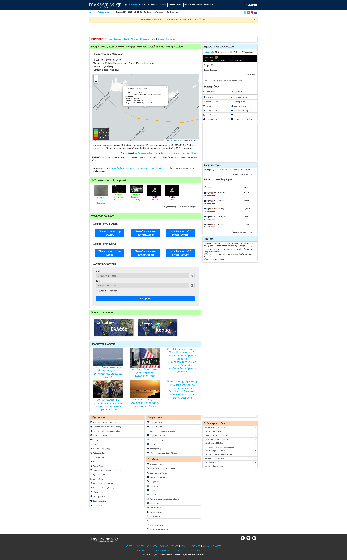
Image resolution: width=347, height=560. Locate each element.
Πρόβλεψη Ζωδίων (239, 97)
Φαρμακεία (236, 91)
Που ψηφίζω (96, 505)
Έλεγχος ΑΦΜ (153, 481)
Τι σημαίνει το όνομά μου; (230, 458)
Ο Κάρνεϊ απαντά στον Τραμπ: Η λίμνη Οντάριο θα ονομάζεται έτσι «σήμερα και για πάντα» (182, 367)
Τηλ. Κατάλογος (97, 474)
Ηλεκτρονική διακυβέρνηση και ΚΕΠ (105, 470)
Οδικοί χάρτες (154, 448)
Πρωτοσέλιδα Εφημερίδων (242, 110)
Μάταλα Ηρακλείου (101, 200)
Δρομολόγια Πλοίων (156, 435)
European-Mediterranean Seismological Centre (179, 153)
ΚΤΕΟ (93, 461)
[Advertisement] (173, 29)
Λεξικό (151, 520)
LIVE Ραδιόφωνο (210, 114)
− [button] (96, 81)
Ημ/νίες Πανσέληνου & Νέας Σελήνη (105, 426)
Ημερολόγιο (153, 486)
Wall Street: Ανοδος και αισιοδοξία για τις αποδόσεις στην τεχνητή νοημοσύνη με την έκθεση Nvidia (108, 405)
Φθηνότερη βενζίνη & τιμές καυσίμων (106, 487)
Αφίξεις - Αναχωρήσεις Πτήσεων (161, 431)
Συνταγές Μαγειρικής (100, 448)
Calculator (152, 490)
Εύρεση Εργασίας (98, 466)
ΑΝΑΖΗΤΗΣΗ (251, 5)
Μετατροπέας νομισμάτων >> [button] (243, 232)
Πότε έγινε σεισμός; (230, 462)
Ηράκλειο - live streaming (136, 197)
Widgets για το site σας (157, 464)
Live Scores (209, 106)
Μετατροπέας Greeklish (157, 529)
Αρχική (92, 12)
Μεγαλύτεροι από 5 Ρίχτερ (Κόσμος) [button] (181, 253)
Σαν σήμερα (209, 97)
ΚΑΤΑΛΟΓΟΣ (208, 5)
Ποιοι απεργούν (210, 119)
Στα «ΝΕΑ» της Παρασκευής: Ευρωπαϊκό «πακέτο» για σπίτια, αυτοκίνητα (182, 394)
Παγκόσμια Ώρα (238, 101)
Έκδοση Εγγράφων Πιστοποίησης (104, 483)
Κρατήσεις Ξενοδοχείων (101, 439)
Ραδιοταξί (152, 444)
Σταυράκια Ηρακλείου (118, 197)
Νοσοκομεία (209, 91)
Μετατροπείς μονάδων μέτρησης (161, 468)
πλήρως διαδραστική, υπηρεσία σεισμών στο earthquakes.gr (138, 168)
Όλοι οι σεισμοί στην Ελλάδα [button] (110, 233)
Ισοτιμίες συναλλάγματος (158, 473)
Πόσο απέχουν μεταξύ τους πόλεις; (230, 435)
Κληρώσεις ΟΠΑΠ (239, 106)
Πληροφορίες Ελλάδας (100, 496)
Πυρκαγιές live (97, 457)
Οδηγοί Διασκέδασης (100, 444)
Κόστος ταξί (153, 503)
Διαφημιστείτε (166, 550)
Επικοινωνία (141, 550)
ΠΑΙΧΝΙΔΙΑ (162, 5)
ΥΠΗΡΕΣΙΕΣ (133, 5)
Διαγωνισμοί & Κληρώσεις (242, 119)
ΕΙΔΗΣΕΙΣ (142, 5)
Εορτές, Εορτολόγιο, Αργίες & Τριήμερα (106, 422)
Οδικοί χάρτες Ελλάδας (230, 443)
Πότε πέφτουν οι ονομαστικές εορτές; (230, 447)
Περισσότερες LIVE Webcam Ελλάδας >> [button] (180, 207)
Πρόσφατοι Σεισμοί (99, 453)
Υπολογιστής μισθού (156, 477)
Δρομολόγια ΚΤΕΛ (155, 422)
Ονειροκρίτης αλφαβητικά (230, 428)
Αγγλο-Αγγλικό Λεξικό (156, 525)
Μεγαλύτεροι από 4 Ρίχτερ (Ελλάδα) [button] (145, 233)
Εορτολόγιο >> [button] (249, 74)
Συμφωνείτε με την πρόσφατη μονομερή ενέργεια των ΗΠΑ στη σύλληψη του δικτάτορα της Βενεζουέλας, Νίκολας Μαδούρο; (228, 244)
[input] (142, 275)
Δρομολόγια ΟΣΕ (154, 426)
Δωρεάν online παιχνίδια (230, 466)
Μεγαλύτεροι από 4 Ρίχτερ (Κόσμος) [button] (145, 253)
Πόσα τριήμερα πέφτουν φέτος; (230, 451)
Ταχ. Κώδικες (96, 479)
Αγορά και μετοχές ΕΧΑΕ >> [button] (244, 174)
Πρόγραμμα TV (210, 110)
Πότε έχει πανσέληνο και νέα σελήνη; (230, 455)
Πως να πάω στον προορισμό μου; (230, 439)
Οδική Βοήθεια (97, 492)
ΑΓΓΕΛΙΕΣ (171, 5)
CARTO (195, 140)
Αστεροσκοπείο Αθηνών (148, 153)
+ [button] (96, 77)
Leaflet (167, 140)
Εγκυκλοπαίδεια (154, 512)
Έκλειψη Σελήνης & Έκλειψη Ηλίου (105, 431)
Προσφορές (236, 114)
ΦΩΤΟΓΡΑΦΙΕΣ (189, 5)
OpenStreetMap (177, 140)
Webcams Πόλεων (98, 435)
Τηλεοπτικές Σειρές (99, 500)
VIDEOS (199, 5)
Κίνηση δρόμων (210, 101)
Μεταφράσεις (153, 516)
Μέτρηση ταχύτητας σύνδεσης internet (163, 499)
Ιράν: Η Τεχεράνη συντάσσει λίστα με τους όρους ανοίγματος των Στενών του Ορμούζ (108, 372)
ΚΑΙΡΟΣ (179, 5)
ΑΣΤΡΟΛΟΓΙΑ (152, 5)
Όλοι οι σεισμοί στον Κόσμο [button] (110, 253)
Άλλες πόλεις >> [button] (248, 52)
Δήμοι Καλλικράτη (155, 494)
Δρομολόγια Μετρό (155, 439)
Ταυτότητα (153, 550)
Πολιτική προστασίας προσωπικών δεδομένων (192, 550)
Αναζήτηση (145, 298)
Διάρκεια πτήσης (155, 507)
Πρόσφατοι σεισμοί (105, 12)
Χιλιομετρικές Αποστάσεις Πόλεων (162, 453)
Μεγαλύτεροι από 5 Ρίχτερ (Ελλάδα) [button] (181, 233)
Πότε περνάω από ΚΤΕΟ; (230, 432)
